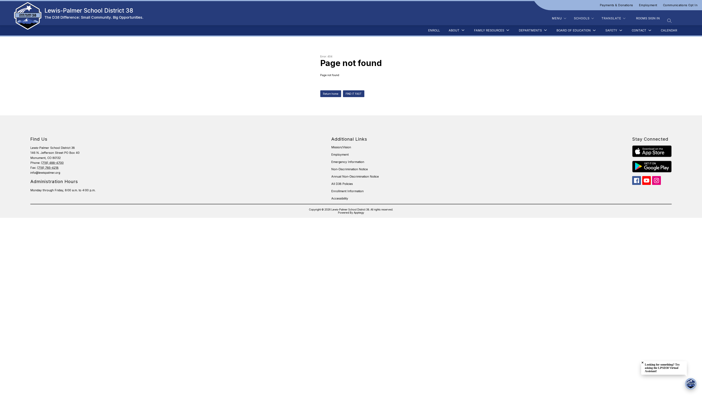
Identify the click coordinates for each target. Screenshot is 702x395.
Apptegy (359, 212)
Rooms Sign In (648, 18)
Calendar (669, 30)
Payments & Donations (616, 5)
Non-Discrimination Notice (349, 169)
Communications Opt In (680, 5)
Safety (611, 30)
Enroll (434, 30)
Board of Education (573, 30)
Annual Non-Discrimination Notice (355, 176)
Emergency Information (347, 162)
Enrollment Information (347, 191)
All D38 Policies (342, 184)
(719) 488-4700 (52, 163)
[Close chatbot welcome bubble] (642, 362)
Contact (639, 30)
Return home (330, 93)
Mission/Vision (341, 147)
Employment (648, 5)
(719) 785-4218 (47, 168)
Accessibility (339, 198)
